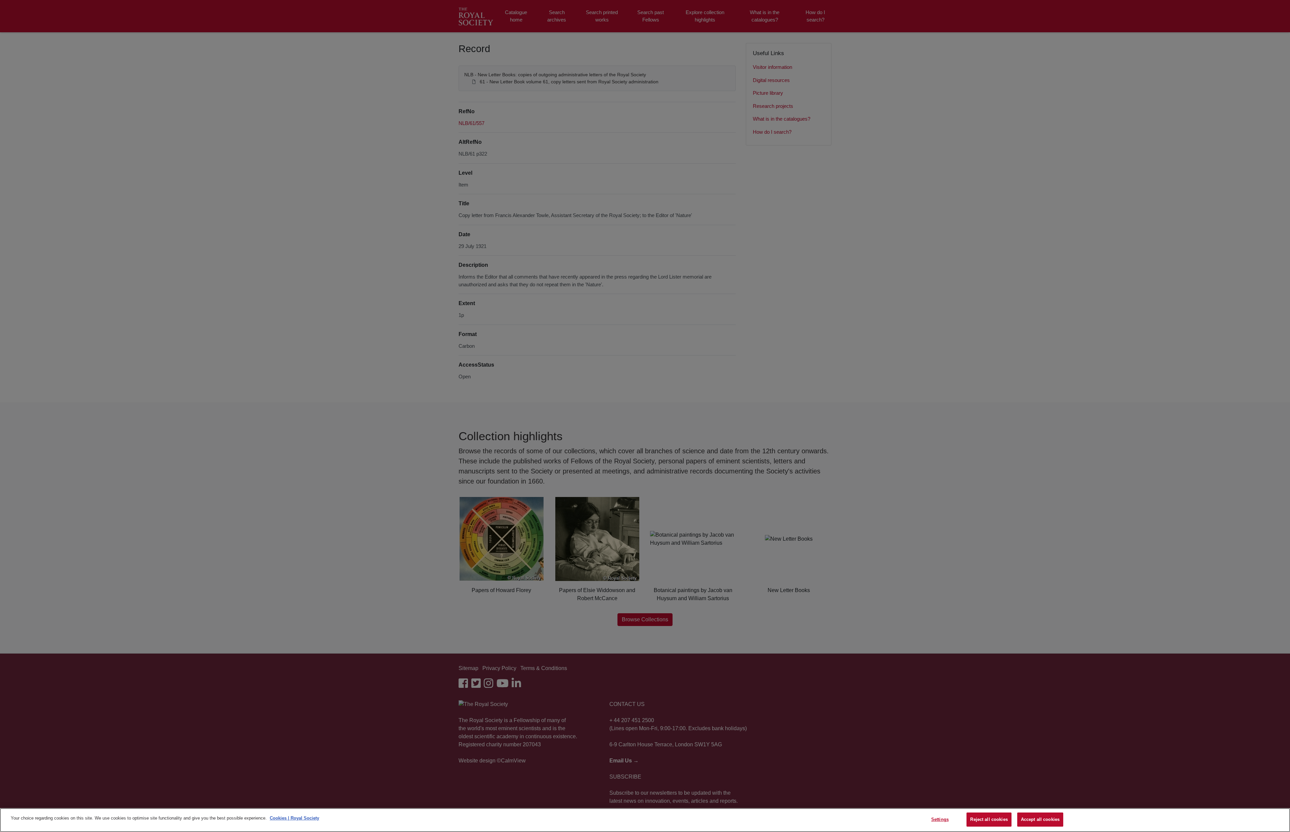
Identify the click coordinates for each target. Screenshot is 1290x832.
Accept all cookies (1040, 819)
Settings (940, 819)
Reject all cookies (988, 819)
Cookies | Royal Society (294, 818)
